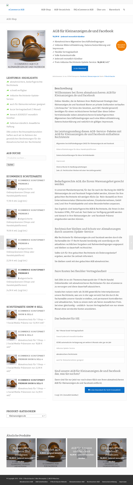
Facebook (83, 76)
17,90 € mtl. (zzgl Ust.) (16, 201)
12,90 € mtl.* (38, 323)
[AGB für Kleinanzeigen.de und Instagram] (131, 242)
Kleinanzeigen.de (93, 76)
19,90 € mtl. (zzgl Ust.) (16, 230)
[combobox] (26, 416)
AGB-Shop (11, 19)
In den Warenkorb (80, 68)
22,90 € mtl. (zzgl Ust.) (16, 260)
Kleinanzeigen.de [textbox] (25, 416)
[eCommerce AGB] (15, 9)
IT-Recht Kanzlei (109, 76)
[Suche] (124, 9)
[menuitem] (46, 9)
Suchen (10, 165)
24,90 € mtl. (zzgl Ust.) (16, 290)
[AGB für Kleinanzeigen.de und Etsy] (2, 242)
